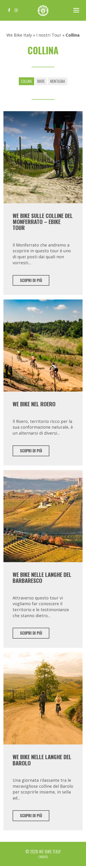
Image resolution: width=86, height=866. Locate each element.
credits (43, 856)
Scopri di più (31, 280)
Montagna (57, 81)
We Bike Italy (43, 10)
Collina (26, 81)
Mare (41, 81)
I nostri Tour (48, 35)
